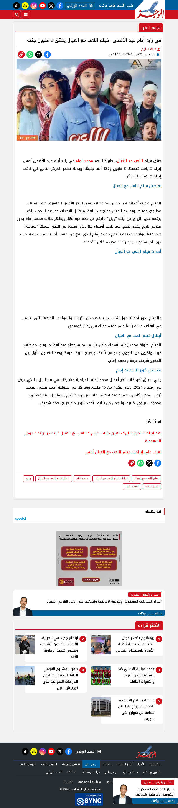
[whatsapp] (21, 54)
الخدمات (107, 764)
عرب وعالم (111, 772)
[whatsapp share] (29, 54)
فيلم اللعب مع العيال (146, 478)
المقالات (72, 772)
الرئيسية (155, 764)
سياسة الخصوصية (89, 782)
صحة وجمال (130, 772)
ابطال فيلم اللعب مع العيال (53, 478)
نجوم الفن (91, 764)
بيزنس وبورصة (71, 764)
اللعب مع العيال (130, 160)
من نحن (110, 782)
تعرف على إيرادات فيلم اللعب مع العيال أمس (123, 452)
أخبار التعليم (124, 764)
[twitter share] (38, 54)
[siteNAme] (150, 9)
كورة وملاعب (28, 764)
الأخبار (141, 764)
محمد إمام (84, 160)
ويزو (28, 478)
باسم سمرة (151, 486)
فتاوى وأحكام (151, 772)
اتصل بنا (68, 782)
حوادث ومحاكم (91, 772)
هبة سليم (149, 49)
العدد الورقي (76, 5)
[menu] (26, 14)
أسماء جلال (132, 486)
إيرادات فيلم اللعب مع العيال (111, 478)
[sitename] (146, 751)
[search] (17, 14)
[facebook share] (47, 54)
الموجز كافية (49, 764)
